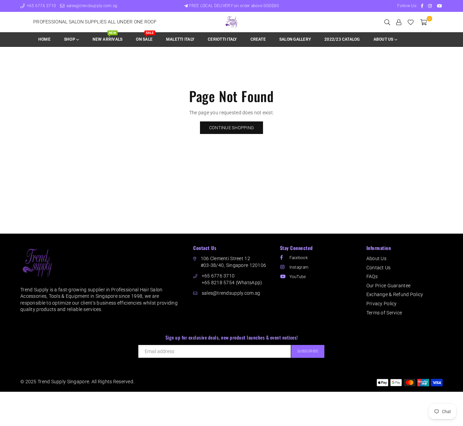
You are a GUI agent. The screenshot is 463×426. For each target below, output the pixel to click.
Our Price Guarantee (388, 285)
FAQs (372, 276)
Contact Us (378, 267)
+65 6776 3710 (40, 5)
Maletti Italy (180, 39)
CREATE (258, 39)
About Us (376, 258)
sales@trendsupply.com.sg (91, 5)
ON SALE (145, 37)
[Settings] (398, 22)
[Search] (387, 22)
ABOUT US (384, 39)
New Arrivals (107, 37)
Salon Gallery (295, 39)
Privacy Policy (381, 303)
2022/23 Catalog (342, 39)
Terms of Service (384, 312)
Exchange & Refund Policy (394, 294)
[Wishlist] (410, 22)
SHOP (70, 39)
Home (44, 39)
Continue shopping (231, 127)
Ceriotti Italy (222, 39)
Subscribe (308, 351)
